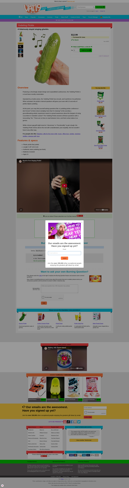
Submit (64, 258)
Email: (64, 249)
